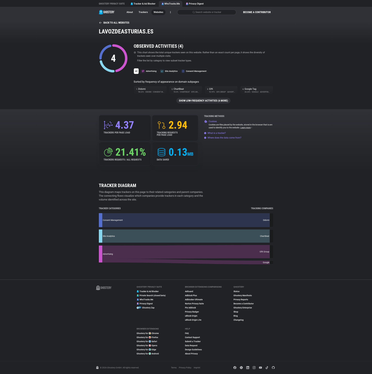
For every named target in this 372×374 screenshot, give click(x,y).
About (130, 12)
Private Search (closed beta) (153, 295)
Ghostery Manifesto (243, 295)
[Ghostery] (107, 12)
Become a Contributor (257, 12)
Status (236, 291)
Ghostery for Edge (146, 349)
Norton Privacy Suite (194, 303)
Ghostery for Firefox (147, 337)
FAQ (187, 333)
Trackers (143, 12)
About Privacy (191, 353)
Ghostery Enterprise (243, 308)
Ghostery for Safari (147, 341)
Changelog (239, 320)
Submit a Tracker (193, 341)
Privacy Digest (196, 3)
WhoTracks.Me (172, 3)
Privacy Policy (185, 367)
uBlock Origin (191, 316)
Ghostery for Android (148, 353)
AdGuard (189, 291)
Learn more (245, 127)
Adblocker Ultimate (194, 299)
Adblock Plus (191, 295)
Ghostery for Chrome (148, 333)
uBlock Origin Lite (193, 320)
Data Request (191, 345)
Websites (158, 12)
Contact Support (192, 337)
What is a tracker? (217, 133)
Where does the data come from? (224, 137)
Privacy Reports (241, 299)
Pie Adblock (190, 308)
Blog (236, 316)
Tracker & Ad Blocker (144, 3)
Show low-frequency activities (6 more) (203, 100)
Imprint (197, 367)
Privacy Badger (192, 312)
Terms (174, 367)
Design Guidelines (193, 349)
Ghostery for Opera (147, 345)
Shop (236, 312)
